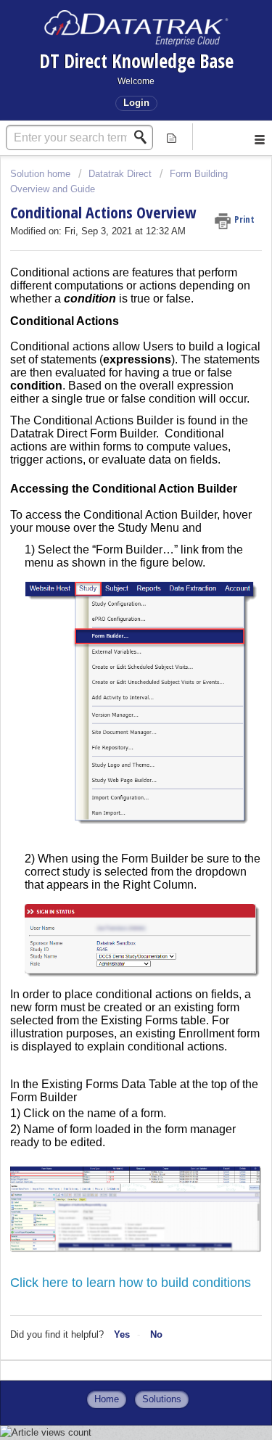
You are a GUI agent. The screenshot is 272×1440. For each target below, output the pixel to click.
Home (106, 1399)
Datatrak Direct (120, 173)
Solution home (41, 173)
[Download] (109, 723)
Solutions (161, 1399)
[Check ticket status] (172, 136)
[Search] (144, 137)
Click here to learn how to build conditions (130, 1282)
